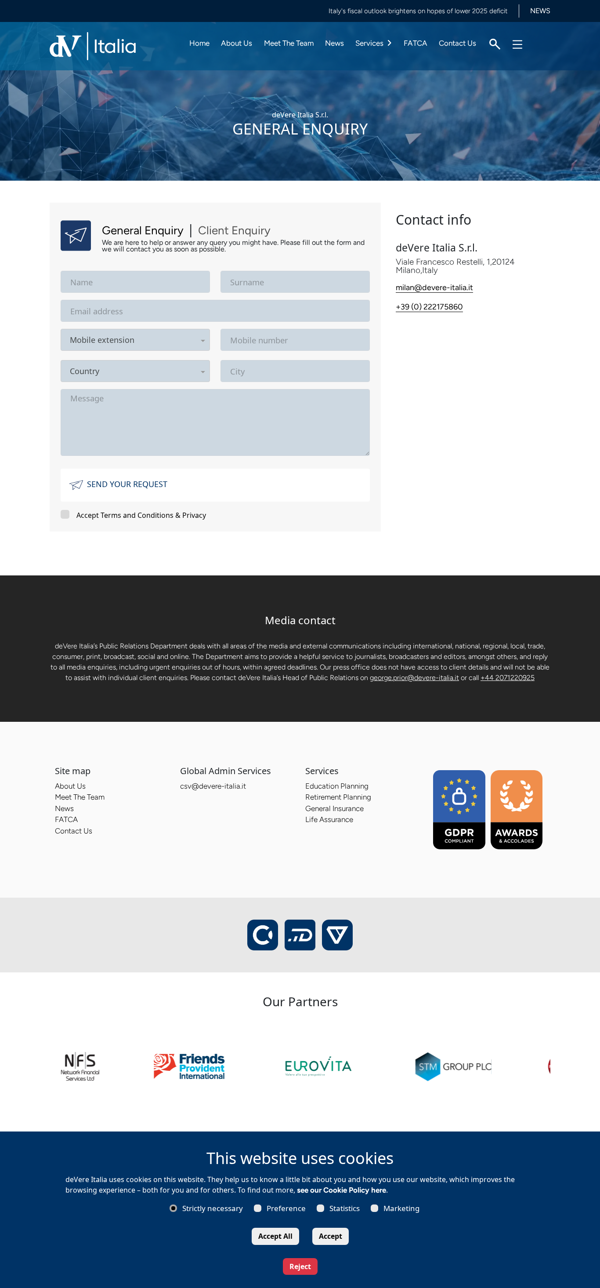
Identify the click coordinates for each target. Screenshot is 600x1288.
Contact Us (457, 43)
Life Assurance (329, 819)
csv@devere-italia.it (213, 786)
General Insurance (334, 808)
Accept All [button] (275, 1236)
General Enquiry (143, 230)
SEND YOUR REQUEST (127, 484)
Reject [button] (300, 1266)
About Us (236, 43)
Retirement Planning (338, 797)
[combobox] (166, 340)
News (334, 43)
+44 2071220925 (508, 677)
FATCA (415, 43)
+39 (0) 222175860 (429, 307)
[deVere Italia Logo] (93, 45)
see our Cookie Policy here (341, 1190)
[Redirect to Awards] (517, 808)
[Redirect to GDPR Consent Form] (459, 808)
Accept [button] (330, 1236)
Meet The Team (289, 43)
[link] (110, 1065)
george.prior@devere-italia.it (414, 677)
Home (199, 43)
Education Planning (337, 786)
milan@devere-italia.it (434, 287)
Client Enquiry (234, 230)
